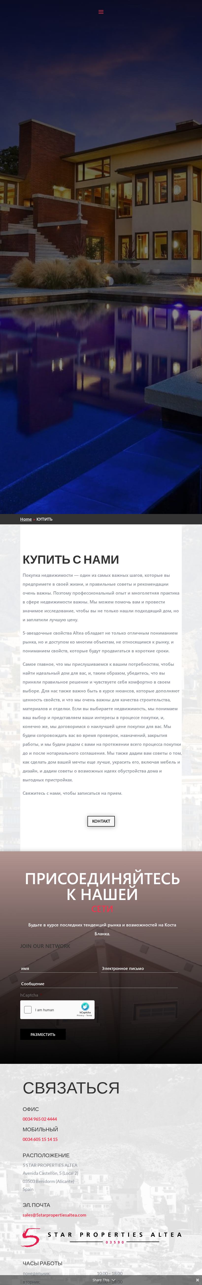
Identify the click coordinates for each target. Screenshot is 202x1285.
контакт (101, 821)
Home (26, 519)
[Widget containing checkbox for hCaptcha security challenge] (57, 1009)
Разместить (43, 1034)
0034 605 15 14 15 (40, 1139)
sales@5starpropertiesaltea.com (54, 1215)
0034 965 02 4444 (40, 1119)
